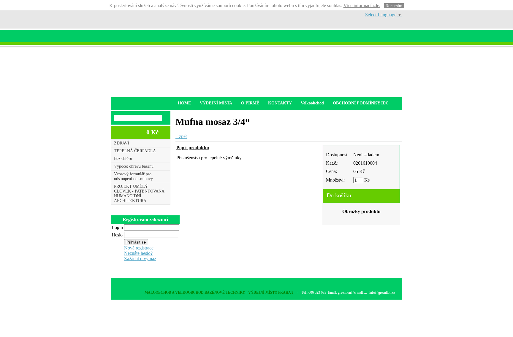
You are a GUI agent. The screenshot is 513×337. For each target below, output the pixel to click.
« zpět (181, 136)
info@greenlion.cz (382, 292)
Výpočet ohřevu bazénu (133, 166)
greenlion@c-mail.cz (352, 292)
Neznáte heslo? (138, 253)
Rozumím (394, 6)
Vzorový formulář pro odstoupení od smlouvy (133, 176)
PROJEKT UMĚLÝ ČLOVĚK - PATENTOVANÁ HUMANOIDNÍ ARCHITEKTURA (139, 193)
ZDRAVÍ (121, 143)
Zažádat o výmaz (140, 258)
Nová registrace (138, 247)
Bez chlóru (123, 158)
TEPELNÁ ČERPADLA (135, 151)
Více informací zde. (361, 5)
